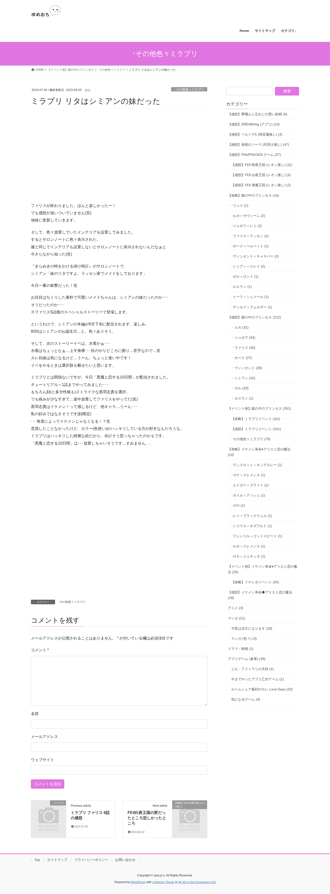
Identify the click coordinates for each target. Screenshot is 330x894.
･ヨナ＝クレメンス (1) (248, 475)
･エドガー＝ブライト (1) (250, 485)
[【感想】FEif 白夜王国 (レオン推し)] (189, 811)
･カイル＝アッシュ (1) (248, 495)
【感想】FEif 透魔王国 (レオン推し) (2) (261, 185)
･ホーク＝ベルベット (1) (250, 246)
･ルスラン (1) (241, 287)
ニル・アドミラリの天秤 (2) (252, 669)
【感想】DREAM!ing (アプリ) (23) (254, 124)
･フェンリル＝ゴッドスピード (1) (256, 536)
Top (37, 860)
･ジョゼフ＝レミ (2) (246, 226)
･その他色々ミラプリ (189, 89)
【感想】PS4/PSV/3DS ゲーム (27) (254, 155)
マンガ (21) (236, 618)
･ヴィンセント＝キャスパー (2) (255, 256)
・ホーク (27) (241, 358)
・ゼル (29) (240, 388)
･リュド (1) (239, 205)
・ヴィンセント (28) (246, 368)
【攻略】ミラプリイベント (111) (255, 419)
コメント (40, 650)
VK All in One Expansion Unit (197, 882)
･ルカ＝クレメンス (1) (248, 546)
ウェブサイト (42, 760)
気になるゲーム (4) (245, 699)
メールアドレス (44, 737)
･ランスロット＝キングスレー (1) (256, 465)
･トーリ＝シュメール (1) (250, 297)
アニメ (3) (235, 608)
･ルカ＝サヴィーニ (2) (248, 216)
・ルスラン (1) (242, 398)
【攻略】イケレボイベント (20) (255, 582)
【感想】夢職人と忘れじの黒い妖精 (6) (257, 114)
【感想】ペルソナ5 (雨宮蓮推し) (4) (255, 134)
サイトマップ (57, 860)
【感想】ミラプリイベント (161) (256, 429)
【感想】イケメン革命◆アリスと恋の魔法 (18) (260, 595)
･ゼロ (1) (238, 505)
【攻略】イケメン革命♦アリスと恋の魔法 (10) (259, 452)
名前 (35, 714)
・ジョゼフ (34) (243, 337)
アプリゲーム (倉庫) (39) (246, 659)
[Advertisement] (67, 162)
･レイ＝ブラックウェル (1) (251, 516)
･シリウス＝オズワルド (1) (251, 526)
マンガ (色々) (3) (244, 638)
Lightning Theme (163, 882)
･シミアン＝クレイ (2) (248, 266)
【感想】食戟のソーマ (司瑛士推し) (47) (258, 144)
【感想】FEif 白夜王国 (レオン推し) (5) (261, 175)
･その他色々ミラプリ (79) (251, 439)
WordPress (138, 882)
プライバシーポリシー (91, 860)
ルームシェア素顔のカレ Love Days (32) (262, 689)
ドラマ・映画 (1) (240, 649)
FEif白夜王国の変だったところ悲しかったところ (147, 818)
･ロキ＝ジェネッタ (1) (248, 556)
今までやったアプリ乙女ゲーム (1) (257, 679)
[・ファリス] (48, 811)
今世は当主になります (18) (251, 628)
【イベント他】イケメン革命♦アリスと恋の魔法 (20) (262, 569)
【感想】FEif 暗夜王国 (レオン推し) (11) (261, 165)
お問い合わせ (125, 860)
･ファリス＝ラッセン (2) (250, 236)
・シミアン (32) (243, 378)
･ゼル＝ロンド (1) (244, 276)
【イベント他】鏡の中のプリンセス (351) (259, 408)
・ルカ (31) (240, 327)
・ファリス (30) (243, 348)
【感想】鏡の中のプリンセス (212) (254, 317)
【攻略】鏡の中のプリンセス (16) (253, 195)
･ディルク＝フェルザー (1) (251, 307)
